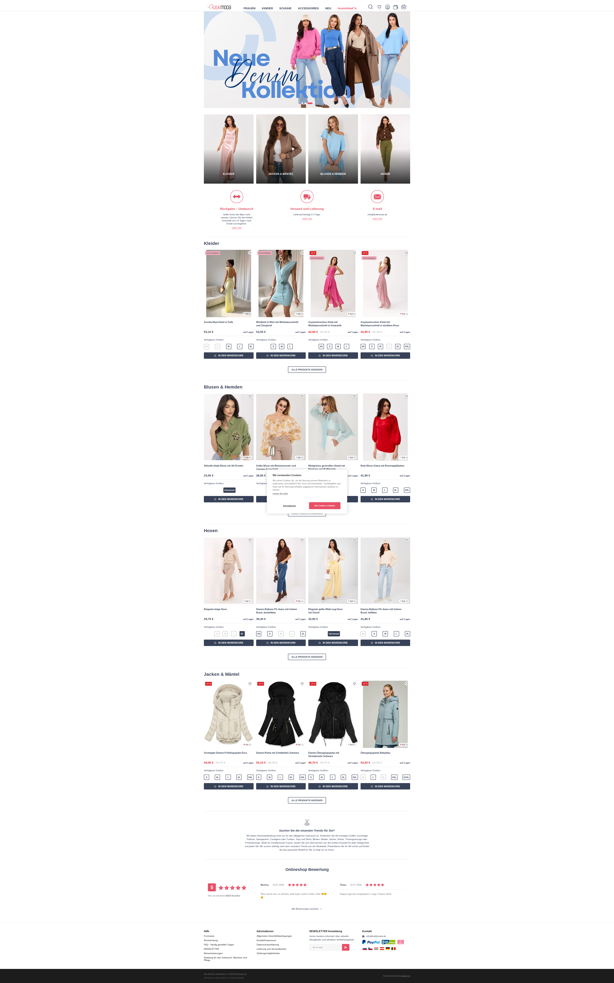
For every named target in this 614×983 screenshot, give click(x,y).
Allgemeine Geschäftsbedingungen (274, 936)
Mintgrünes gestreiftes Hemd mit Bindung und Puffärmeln (326, 467)
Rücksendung (211, 940)
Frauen (250, 8)
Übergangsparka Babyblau (375, 752)
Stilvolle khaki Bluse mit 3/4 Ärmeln (223, 465)
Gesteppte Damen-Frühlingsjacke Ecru (225, 752)
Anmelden (345, 947)
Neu (328, 8)
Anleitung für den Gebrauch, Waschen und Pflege (225, 958)
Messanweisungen (213, 953)
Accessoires (308, 8)
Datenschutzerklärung (268, 944)
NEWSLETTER (211, 949)
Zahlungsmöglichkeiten (268, 953)
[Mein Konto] (389, 7)
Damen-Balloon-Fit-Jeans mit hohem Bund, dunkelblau (276, 611)
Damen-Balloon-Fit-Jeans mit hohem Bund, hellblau (381, 611)
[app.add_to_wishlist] (250, 253)
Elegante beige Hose (215, 609)
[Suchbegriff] (372, 6)
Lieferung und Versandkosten (271, 949)
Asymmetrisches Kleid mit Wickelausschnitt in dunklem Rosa (380, 324)
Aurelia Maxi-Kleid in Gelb (218, 322)
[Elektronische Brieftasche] (396, 7)
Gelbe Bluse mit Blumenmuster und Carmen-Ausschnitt (276, 467)
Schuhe (285, 8)
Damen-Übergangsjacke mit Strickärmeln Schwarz (323, 754)
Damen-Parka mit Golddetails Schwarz (277, 752)
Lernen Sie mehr (280, 493)
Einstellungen (289, 506)
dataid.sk (406, 976)
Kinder (267, 8)
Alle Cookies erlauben (324, 506)
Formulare (209, 936)
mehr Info (237, 227)
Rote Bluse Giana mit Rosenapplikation (382, 465)
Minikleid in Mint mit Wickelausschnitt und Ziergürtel (277, 324)
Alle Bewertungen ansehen (305, 909)
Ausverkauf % (347, 8)
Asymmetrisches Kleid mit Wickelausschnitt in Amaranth (325, 324)
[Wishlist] (380, 7)
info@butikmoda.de (376, 936)
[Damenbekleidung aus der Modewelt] (219, 5)
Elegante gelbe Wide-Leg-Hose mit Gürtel (325, 611)
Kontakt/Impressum (266, 940)
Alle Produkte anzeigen (307, 369)
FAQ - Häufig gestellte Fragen (219, 944)
